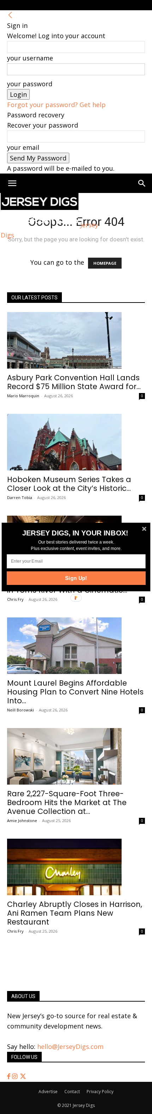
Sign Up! (76, 578)
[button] (75, 533)
